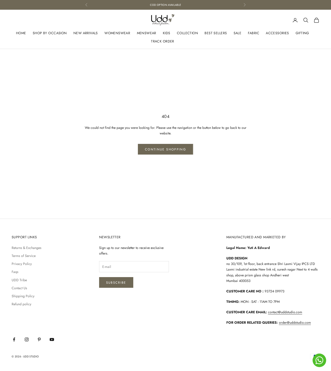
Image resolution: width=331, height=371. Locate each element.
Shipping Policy (23, 296)
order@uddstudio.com (295, 322)
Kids (166, 33)
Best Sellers (216, 33)
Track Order (162, 41)
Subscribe (116, 282)
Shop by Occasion (50, 33)
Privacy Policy (22, 263)
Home (21, 33)
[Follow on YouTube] (51, 339)
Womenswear (117, 33)
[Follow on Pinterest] (39, 339)
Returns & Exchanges (26, 247)
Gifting (302, 33)
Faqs (15, 271)
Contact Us (19, 288)
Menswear (146, 33)
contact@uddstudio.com (285, 312)
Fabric (253, 33)
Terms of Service (24, 255)
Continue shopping (165, 149)
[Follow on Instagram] (26, 339)
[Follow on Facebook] (14, 339)
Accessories (277, 33)
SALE (238, 33)
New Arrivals (85, 33)
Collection (187, 33)
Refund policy (21, 304)
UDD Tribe (19, 280)
